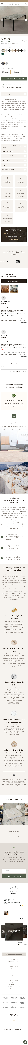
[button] (5, 289)
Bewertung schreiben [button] (14, 281)
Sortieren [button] (4, 367)
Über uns (14, 982)
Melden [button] (20, 320)
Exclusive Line (14, 988)
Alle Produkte (14, 969)
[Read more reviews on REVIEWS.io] (14, 893)
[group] (14, 275)
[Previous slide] (2, 20)
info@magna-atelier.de (14, 961)
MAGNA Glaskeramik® (14, 987)
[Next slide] (26, 20)
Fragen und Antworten (14, 971)
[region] (14, 907)
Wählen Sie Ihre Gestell (5, 58)
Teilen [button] (24, 320)
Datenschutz (16, 1029)
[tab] (15, 372)
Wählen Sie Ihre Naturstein (7, 45)
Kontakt (14, 973)
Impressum (14, 975)
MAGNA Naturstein (14, 984)
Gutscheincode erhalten (14, 876)
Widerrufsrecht (9, 1029)
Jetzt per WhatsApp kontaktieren (15, 954)
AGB (4, 1029)
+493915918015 (14, 959)
